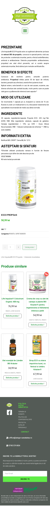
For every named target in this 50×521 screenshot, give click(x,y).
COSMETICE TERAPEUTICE (35, 320)
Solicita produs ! (29, 247)
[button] (25, 30)
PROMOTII (12, 234)
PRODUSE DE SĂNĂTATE (10, 373)
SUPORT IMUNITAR (20, 234)
